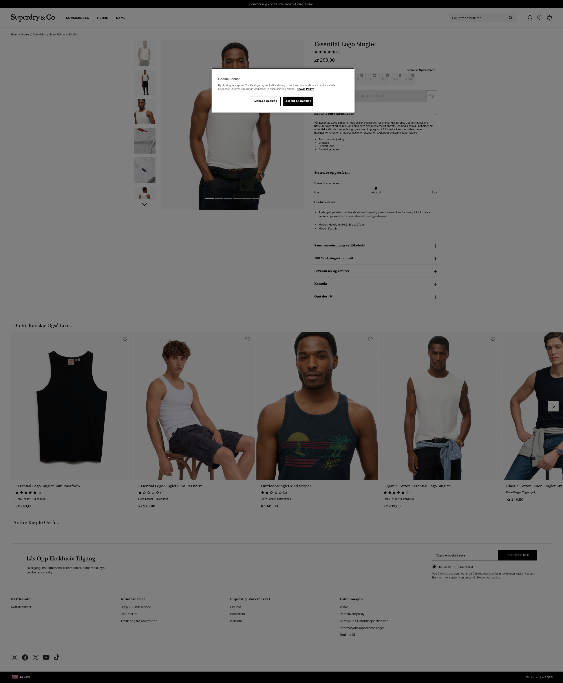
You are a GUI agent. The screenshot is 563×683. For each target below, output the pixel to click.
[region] (283, 90)
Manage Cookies (265, 101)
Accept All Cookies (298, 101)
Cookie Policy (305, 89)
